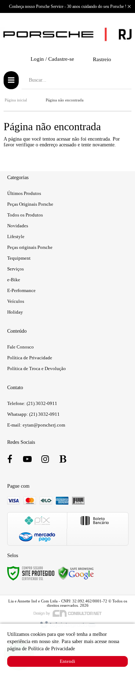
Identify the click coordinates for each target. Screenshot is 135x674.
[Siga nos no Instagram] (45, 460)
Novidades (17, 225)
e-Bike (13, 279)
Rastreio (102, 59)
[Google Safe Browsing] (76, 572)
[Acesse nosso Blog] (62, 460)
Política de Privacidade (29, 357)
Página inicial (16, 100)
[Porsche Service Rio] (67, 34)
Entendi (67, 661)
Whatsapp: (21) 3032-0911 (33, 414)
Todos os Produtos (25, 215)
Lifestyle (15, 236)
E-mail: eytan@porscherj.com (36, 425)
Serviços (15, 269)
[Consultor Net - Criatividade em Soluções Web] (67, 613)
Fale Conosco (20, 347)
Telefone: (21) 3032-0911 (32, 403)
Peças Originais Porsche (30, 204)
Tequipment (19, 258)
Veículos (15, 301)
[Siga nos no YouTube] (27, 460)
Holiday (15, 312)
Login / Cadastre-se (52, 59)
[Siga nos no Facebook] (9, 460)
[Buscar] (120, 80)
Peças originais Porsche (30, 247)
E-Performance (21, 290)
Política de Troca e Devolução (36, 368)
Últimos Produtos (24, 193)
